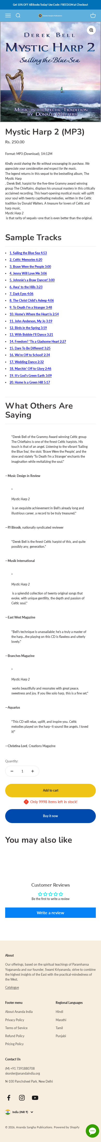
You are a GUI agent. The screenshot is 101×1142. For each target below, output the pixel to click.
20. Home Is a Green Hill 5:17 (30, 382)
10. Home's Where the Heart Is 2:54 (34, 314)
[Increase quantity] (32, 771)
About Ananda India (19, 1012)
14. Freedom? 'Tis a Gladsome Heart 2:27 (38, 341)
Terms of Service (16, 1028)
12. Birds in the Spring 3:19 (28, 328)
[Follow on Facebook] (8, 1097)
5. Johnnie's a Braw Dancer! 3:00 (32, 280)
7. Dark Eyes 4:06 (21, 294)
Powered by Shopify (67, 1127)
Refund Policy (14, 1036)
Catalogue (12, 987)
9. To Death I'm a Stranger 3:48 (31, 307)
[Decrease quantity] (11, 771)
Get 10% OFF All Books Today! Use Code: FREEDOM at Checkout (50, 4)
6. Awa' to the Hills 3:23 (26, 287)
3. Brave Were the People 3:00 (30, 267)
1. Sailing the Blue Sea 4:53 (28, 253)
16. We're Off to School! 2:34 (30, 355)
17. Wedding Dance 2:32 (27, 362)
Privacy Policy (14, 1020)
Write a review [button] (50, 912)
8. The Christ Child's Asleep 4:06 (32, 300)
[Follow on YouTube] (35, 1097)
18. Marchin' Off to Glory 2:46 (30, 369)
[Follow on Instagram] (21, 1097)
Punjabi (61, 1036)
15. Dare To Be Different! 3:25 (30, 348)
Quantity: (11, 761)
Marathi (61, 1020)
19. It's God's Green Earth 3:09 (31, 376)
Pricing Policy (14, 1044)
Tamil (59, 1028)
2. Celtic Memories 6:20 (26, 260)
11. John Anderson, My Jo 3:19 (31, 321)
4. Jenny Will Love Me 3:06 (28, 273)
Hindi (59, 1012)
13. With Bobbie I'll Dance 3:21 (31, 335)
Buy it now (50, 816)
